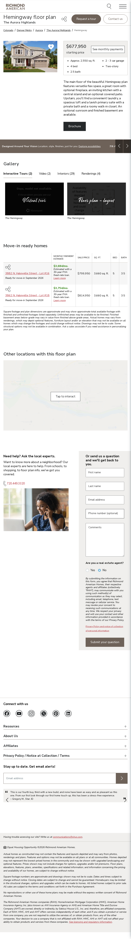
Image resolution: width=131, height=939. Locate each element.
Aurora (39, 30)
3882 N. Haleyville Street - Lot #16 (27, 273)
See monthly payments (108, 49)
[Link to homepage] (15, 6)
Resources (11, 727)
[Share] (64, 19)
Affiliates (10, 746)
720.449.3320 (16, 483)
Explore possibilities (90, 146)
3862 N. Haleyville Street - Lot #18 (27, 295)
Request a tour (86, 19)
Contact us (115, 19)
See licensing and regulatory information (90, 922)
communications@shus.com (67, 837)
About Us (10, 736)
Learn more (60, 278)
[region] (65, 281)
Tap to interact (65, 396)
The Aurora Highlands (58, 30)
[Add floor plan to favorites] (51, 46)
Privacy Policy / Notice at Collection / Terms (36, 756)
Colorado (8, 30)
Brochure (74, 126)
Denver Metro (24, 30)
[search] (109, 7)
